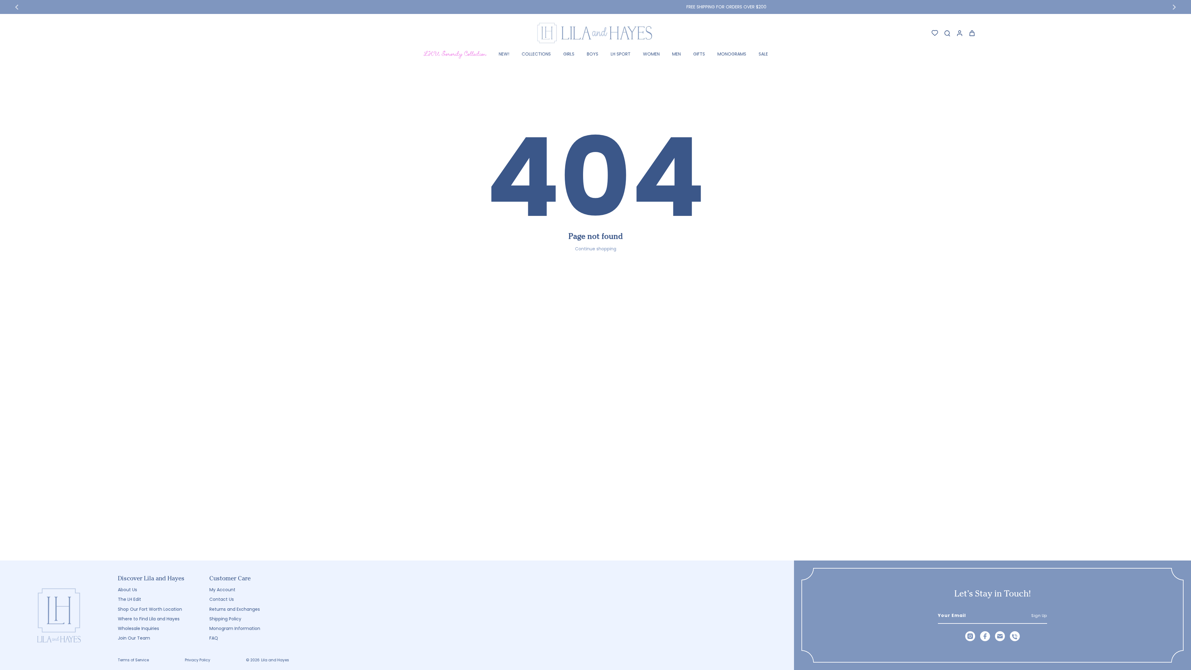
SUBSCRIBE (656, 412)
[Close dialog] (708, 276)
